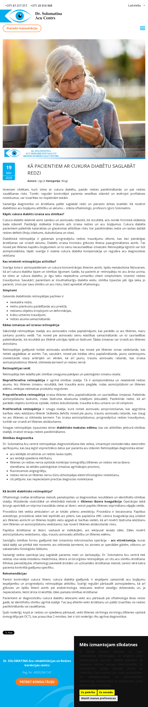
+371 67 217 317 (15, 6)
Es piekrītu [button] (88, 692)
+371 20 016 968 (40, 6)
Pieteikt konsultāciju (22, 28)
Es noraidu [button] (106, 692)
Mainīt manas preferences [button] (98, 698)
